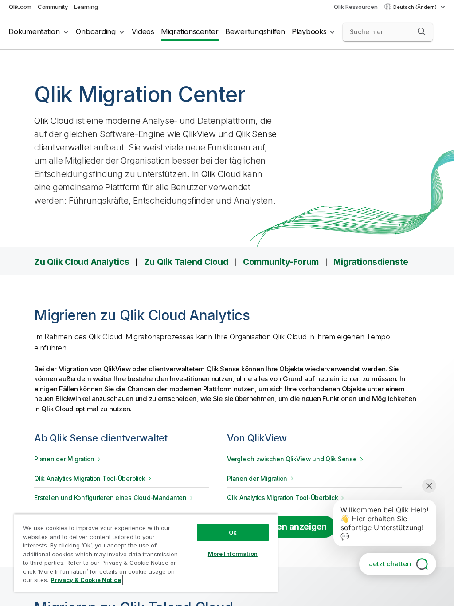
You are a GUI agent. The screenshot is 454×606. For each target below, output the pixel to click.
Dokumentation (34, 31)
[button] (421, 31)
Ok (233, 532)
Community (53, 6)
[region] (146, 553)
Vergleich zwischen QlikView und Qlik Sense (292, 459)
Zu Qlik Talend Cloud (186, 261)
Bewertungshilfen (255, 31)
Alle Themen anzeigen (281, 526)
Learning (86, 6)
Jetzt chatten (390, 563)
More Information (233, 553)
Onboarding (96, 31)
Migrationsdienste (370, 261)
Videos (143, 31)
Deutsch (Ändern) (415, 7)
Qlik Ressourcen (355, 6)
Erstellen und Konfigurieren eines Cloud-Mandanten (110, 497)
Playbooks (309, 31)
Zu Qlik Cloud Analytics (81, 261)
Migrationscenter (190, 31)
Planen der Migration (64, 459)
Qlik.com (20, 6)
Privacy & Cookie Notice (86, 579)
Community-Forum (281, 261)
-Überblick (89, 478)
